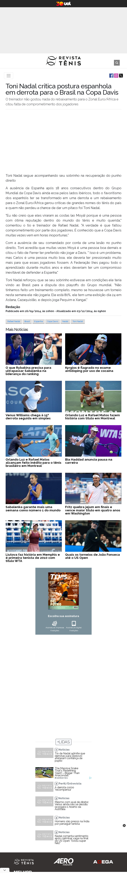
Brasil (27, 321)
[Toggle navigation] (8, 75)
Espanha (38, 321)
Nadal (65, 321)
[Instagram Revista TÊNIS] (115, 75)
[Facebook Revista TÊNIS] (111, 75)
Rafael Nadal (13, 321)
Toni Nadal (78, 321)
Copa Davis (52, 321)
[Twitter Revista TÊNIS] (120, 75)
